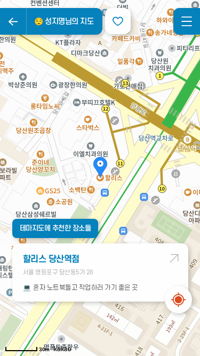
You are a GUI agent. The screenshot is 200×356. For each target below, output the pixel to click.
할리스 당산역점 (51, 259)
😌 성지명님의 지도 (63, 21)
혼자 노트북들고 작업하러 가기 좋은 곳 (80, 287)
